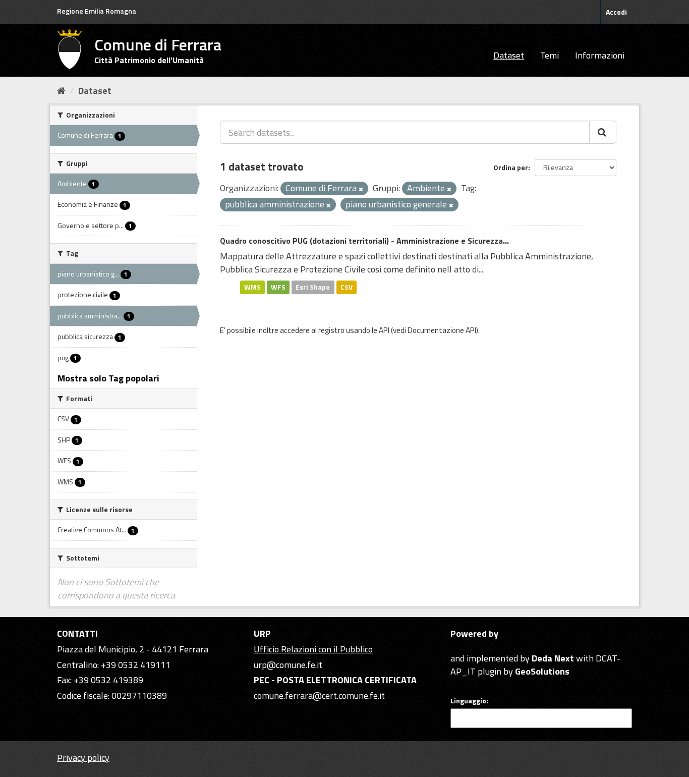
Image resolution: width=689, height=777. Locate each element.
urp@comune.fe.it (288, 665)
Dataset (508, 55)
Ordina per (510, 167)
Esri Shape (313, 287)
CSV (346, 287)
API (384, 330)
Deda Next (553, 658)
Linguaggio (468, 701)
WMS (252, 287)
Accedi (616, 12)
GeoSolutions (542, 671)
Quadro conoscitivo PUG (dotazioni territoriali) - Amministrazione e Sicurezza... (364, 241)
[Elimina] (361, 189)
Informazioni (599, 55)
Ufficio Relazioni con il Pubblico (313, 649)
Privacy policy (83, 757)
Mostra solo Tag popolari (108, 378)
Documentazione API (442, 330)
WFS (278, 287)
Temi (549, 55)
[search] (602, 132)
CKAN (467, 646)
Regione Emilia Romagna (96, 11)
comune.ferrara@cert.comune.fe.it (319, 695)
